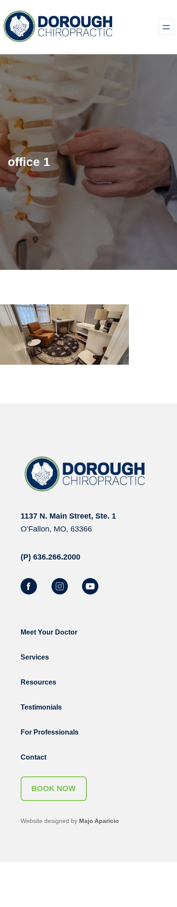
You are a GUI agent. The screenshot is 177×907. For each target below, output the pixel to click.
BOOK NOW (53, 788)
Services (35, 657)
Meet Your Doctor (49, 632)
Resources (38, 682)
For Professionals (50, 732)
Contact (33, 757)
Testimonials (41, 707)
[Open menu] (166, 27)
